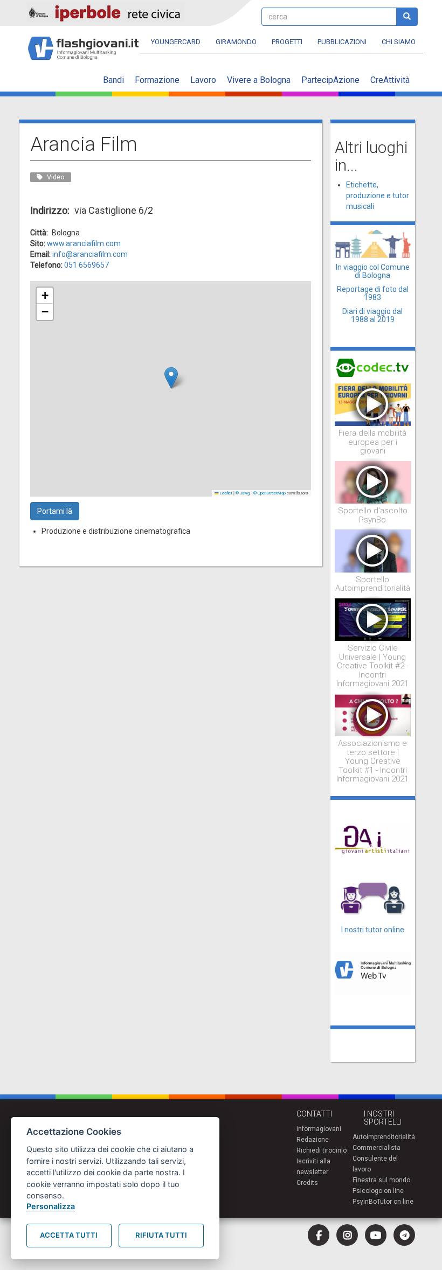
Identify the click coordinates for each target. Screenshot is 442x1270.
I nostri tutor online (372, 929)
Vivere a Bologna (259, 80)
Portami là (54, 511)
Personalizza (50, 1206)
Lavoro (203, 80)
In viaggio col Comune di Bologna (373, 271)
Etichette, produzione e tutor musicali (377, 195)
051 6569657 (86, 265)
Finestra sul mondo (381, 1180)
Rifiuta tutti (161, 1235)
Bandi (113, 80)
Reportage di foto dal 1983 (373, 293)
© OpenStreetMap (269, 493)
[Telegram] (404, 1235)
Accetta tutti (69, 1235)
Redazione (312, 1139)
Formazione (157, 80)
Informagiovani (318, 1129)
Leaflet (225, 493)
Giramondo (236, 42)
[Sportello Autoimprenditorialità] (373, 550)
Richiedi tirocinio (321, 1150)
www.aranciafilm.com (84, 243)
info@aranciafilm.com (90, 254)
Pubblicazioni (342, 42)
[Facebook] (318, 1235)
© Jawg (243, 493)
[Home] (87, 43)
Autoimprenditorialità (384, 1137)
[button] (171, 378)
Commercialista (376, 1148)
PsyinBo (365, 1201)
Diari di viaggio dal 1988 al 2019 (372, 315)
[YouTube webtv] (375, 1235)
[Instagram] (347, 1235)
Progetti (287, 42)
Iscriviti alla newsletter (313, 1166)
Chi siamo (399, 42)
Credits (307, 1183)
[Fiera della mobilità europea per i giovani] (373, 404)
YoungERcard (176, 42)
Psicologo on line (378, 1191)
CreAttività (390, 80)
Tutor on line (395, 1201)
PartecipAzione (330, 80)
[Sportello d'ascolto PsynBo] (373, 481)
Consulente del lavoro (375, 1164)
